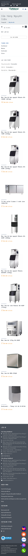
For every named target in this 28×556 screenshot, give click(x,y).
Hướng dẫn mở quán (6, 515)
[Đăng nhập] (23, 9)
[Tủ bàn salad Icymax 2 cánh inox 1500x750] (14, 189)
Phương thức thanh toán (7, 496)
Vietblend (4, 46)
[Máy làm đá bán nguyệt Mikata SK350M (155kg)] (14, 258)
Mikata (3, 48)
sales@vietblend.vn (7, 453)
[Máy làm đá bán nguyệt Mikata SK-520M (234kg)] (14, 154)
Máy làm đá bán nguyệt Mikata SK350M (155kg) (11, 271)
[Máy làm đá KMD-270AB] (14, 361)
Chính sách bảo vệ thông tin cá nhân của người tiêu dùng (13, 500)
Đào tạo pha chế (5, 510)
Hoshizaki (4, 51)
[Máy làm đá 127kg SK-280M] (14, 328)
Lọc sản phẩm (14, 37)
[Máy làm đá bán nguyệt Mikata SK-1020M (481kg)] (14, 85)
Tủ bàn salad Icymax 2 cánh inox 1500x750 (13, 202)
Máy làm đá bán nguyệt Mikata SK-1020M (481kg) (13, 98)
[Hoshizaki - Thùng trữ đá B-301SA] (14, 394)
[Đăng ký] (26, 9)
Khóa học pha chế (16, 4)
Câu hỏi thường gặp (6, 489)
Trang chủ (3, 22)
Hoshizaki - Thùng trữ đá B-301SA (13, 406)
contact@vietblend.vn (5, 2)
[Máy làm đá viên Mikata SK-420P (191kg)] (14, 293)
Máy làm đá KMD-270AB (9, 373)
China (3, 53)
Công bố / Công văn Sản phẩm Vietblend (11, 494)
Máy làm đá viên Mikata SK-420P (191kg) (12, 306)
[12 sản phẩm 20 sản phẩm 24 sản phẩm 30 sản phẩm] (10, 67)
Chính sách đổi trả (5, 491)
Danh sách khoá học (6, 512)
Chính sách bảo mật (6, 528)
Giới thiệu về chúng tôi (6, 526)
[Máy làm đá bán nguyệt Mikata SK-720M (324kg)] (14, 119)
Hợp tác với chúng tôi (6, 517)
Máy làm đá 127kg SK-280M (10, 340)
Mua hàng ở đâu (5, 4)
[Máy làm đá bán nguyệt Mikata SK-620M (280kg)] (14, 223)
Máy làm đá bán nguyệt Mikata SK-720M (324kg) (13, 133)
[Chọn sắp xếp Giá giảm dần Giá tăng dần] (12, 70)
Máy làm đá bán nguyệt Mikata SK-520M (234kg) (13, 167)
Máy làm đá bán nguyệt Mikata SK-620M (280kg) (13, 237)
